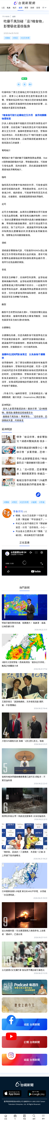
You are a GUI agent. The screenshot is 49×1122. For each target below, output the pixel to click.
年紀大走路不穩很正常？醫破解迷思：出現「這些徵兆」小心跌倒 (31, 525)
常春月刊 (18, 511)
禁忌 (16, 38)
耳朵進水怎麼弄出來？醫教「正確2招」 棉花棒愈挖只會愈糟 (31, 533)
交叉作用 (25, 38)
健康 (13, 16)
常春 (42, 502)
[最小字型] (19, 84)
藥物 (8, 38)
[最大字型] (30, 84)
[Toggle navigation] (43, 1116)
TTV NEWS (5, 16)
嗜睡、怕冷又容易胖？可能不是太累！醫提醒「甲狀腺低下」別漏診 (31, 518)
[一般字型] (24, 84)
